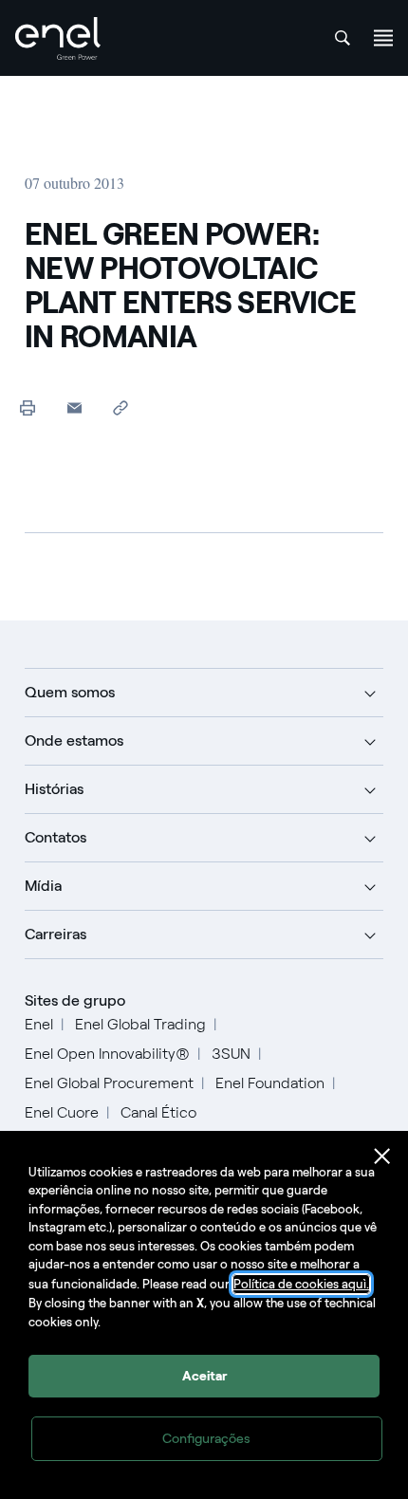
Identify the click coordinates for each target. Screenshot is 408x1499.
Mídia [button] (43, 886)
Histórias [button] (54, 789)
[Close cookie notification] (382, 1156)
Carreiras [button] (55, 934)
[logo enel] (58, 38)
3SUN (231, 1054)
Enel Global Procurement (109, 1083)
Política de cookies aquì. (301, 1284)
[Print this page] (28, 407)
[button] (74, 407)
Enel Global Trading (140, 1024)
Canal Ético (158, 1112)
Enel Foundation (270, 1083)
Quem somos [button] (70, 692)
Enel (39, 1024)
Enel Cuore (62, 1112)
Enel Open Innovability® (107, 1054)
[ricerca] (342, 38)
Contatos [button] (55, 837)
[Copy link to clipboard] (121, 407)
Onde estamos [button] (74, 740)
